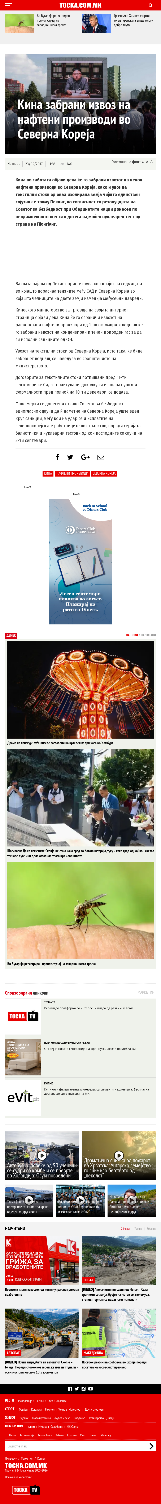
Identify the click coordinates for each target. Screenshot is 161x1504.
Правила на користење (18, 1477)
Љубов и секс (62, 1418)
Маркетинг (27, 1458)
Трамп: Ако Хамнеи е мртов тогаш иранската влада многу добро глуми (63, 20)
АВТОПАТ (13, 1353)
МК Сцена (72, 1427)
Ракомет (50, 1409)
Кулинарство (96, 1418)
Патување (79, 1418)
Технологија (27, 1435)
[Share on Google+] (85, 457)
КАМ (10, 1280)
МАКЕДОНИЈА (93, 1353)
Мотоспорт (75, 1409)
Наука (12, 1435)
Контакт (41, 1458)
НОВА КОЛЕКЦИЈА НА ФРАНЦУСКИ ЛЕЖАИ (67, 1043)
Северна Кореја (104, 473)
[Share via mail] (101, 457)
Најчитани (15, 1228)
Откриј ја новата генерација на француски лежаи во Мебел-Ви (90, 1049)
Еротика (72, 1435)
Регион (40, 1401)
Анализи (61, 1401)
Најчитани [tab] (148, 635)
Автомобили (45, 1435)
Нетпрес (14, 164)
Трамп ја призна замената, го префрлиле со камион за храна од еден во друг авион (27, 1207)
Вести (9, 1400)
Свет (50, 1401)
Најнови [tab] (132, 635)
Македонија (25, 1401)
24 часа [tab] (125, 1229)
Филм (31, 1427)
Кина (48, 473)
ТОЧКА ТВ (49, 1002)
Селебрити (57, 1427)
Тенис (61, 1409)
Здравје (24, 1418)
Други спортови (94, 1409)
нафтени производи (72, 473)
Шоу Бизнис (14, 1426)
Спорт (9, 1409)
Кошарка (36, 1409)
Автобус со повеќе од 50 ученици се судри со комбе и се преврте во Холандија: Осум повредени (42, 1170)
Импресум (11, 1458)
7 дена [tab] (138, 1229)
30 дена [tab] (151, 1229)
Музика (42, 1427)
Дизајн (110, 1418)
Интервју (106, 1435)
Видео (93, 1435)
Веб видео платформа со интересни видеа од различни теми (88, 1008)
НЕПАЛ (88, 1280)
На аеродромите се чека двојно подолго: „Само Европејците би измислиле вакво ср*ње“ (79, 1207)
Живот (10, 1417)
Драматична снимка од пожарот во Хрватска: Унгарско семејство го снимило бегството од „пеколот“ (117, 1168)
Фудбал (23, 1409)
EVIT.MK (48, 1083)
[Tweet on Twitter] (70, 457)
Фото (83, 1435)
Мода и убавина (41, 1418)
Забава (60, 1435)
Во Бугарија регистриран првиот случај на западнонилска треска (51, 964)
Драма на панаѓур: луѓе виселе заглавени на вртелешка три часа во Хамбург (60, 743)
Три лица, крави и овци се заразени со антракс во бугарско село (138, 20)
